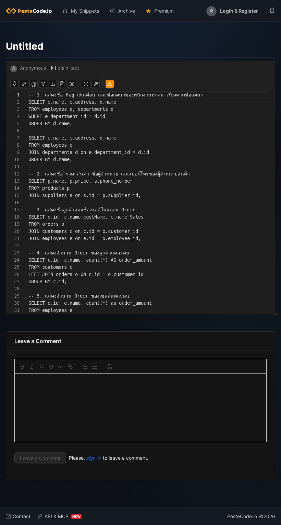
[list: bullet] (94, 367)
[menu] (140, 11)
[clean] (109, 367)
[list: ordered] (85, 367)
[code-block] (60, 367)
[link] (70, 367)
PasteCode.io (242, 516)
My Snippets (85, 11)
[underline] (41, 367)
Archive (126, 11)
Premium (164, 11)
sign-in (93, 458)
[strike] (51, 367)
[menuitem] (31, 11)
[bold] (22, 367)
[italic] (32, 367)
